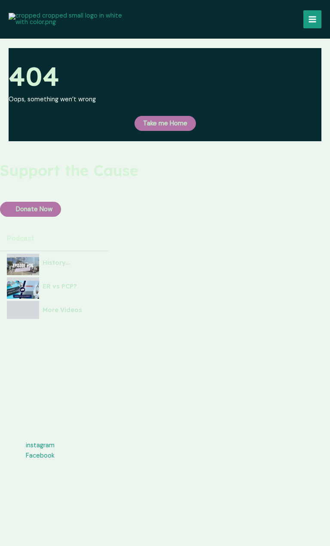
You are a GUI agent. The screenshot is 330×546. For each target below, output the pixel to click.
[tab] (54, 263)
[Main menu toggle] (312, 19)
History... (56, 263)
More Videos (62, 310)
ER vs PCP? (60, 286)
